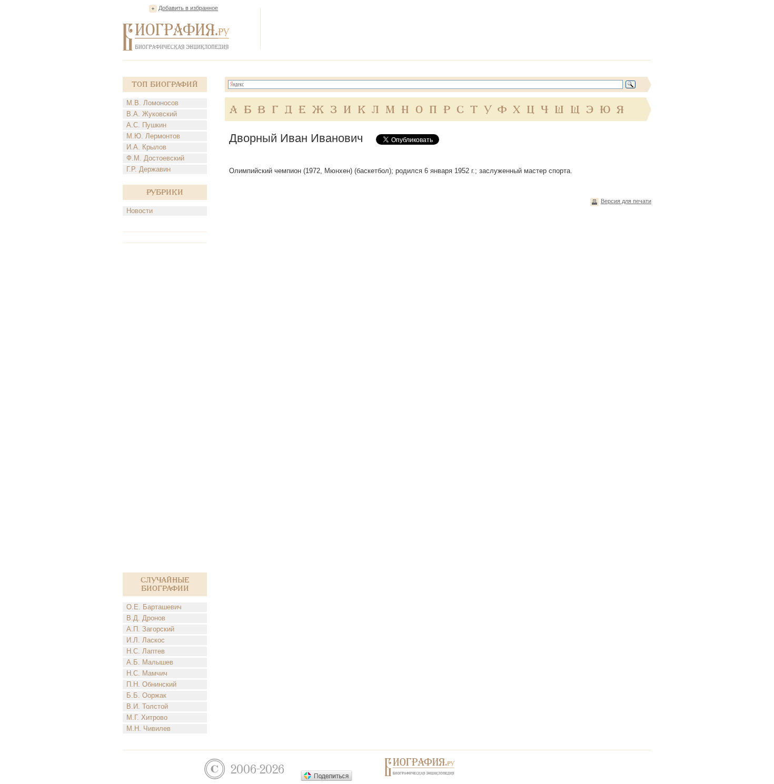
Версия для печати (626, 201)
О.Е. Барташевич (154, 607)
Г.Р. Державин (148, 169)
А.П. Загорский (150, 629)
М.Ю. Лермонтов (153, 136)
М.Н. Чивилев (148, 728)
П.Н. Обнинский (151, 684)
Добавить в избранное (188, 8)
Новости (139, 211)
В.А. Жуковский (151, 114)
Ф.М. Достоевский (155, 158)
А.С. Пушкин (146, 125)
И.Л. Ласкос (145, 640)
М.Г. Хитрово (146, 717)
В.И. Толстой (147, 706)
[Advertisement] (459, 28)
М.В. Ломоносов (152, 103)
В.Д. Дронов (145, 618)
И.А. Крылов (146, 147)
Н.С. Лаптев (145, 651)
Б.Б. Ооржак (146, 695)
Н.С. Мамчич (146, 673)
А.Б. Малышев (149, 662)
